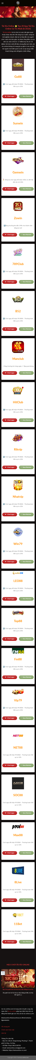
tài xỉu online (12, 1011)
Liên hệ (3, 1033)
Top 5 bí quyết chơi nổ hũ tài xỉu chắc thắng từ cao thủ (18, 989)
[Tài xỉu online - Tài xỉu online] (18, 3)
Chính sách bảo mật (7, 1030)
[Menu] (2, 3)
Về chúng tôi (5, 1026)
